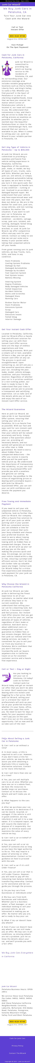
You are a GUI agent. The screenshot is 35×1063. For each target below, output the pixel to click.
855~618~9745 (17, 36)
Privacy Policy (17, 1046)
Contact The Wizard (17, 1053)
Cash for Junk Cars (17, 1038)
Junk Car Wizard (9, 986)
